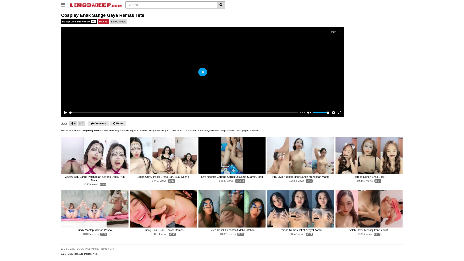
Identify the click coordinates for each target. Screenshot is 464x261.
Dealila (103, 21)
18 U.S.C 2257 (68, 249)
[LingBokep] (96, 4)
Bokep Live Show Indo (78, 21)
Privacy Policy (92, 249)
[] (221, 5)
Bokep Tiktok (118, 21)
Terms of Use (107, 249)
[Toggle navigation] (64, 4)
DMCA (80, 249)
